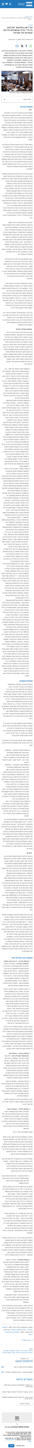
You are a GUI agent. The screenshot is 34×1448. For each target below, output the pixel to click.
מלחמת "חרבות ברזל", (26, 1351)
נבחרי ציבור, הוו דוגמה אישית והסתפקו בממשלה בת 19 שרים (17, 1398)
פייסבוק (26, 46)
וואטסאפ (31, 46)
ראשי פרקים (27, 99)
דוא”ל (17, 46)
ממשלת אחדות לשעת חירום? (23, 1367)
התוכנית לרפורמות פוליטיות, (24, 1353)
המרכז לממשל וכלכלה (8, 1353)
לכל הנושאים (25, 1359)
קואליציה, (6, 1351)
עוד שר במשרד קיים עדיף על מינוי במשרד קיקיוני (17, 1392)
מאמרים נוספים (24, 1404)
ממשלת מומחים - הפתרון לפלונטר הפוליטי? (19, 1372)
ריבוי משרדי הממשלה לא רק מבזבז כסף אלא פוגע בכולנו (18, 1385)
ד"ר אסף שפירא (12, 39)
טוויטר (22, 46)
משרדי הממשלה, (14, 1351)
